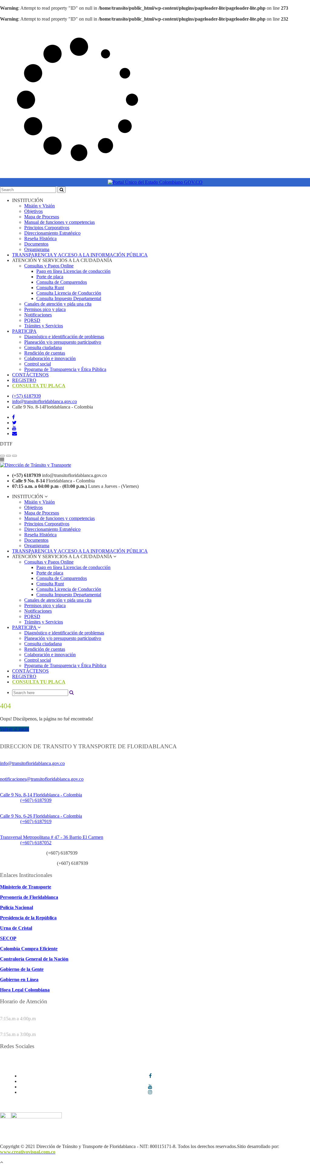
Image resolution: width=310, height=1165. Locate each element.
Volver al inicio (14, 729)
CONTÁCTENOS (30, 374)
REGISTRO (24, 380)
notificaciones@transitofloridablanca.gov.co (42, 779)
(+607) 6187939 (35, 800)
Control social (37, 363)
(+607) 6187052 (35, 842)
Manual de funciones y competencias (59, 222)
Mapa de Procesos (41, 216)
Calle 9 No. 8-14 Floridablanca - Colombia (41, 794)
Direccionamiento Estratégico (52, 233)
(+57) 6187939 (26, 396)
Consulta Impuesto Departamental (68, 298)
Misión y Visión (39, 205)
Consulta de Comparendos (61, 282)
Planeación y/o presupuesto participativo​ (62, 342)
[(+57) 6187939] (2, 456)
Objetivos (33, 211)
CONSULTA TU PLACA (38, 385)
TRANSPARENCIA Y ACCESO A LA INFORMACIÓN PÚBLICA (80, 254)
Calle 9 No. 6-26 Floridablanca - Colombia (41, 816)
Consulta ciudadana (43, 347)
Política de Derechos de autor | (52, 1136)
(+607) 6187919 (35, 821)
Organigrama (36, 249)
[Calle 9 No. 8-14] (8, 456)
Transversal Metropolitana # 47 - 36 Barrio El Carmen (51, 837)
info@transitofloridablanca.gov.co (44, 401)
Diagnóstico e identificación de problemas (64, 336)
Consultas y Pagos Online (49, 265)
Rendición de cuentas (44, 353)
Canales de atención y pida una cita (57, 303)
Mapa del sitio (126, 1136)
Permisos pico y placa (45, 309)
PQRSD (32, 320)
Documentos (36, 244)
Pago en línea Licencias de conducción (73, 271)
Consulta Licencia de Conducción (68, 293)
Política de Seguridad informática (184, 1130)
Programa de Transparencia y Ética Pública (65, 369)
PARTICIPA (24, 331)
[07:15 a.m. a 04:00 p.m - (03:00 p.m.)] (14, 456)
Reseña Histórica (40, 238)
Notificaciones (38, 314)
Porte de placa (49, 276)
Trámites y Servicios (43, 325)
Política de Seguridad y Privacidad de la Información (99, 1130)
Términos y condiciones (23, 1130)
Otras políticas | (96, 1136)
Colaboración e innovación (50, 358)
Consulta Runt (50, 287)
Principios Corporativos (46, 227)
